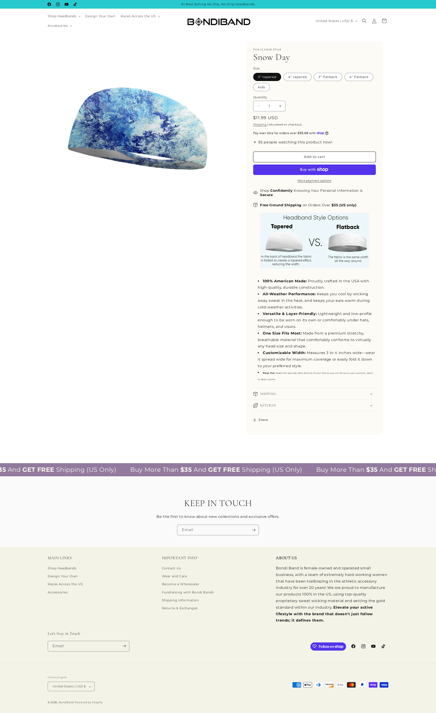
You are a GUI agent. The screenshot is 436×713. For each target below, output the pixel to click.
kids (261, 87)
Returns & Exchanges (180, 608)
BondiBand (66, 702)
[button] (63, 16)
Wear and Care (174, 576)
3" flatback (327, 77)
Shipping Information (180, 600)
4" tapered (297, 77)
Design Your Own (63, 576)
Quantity (260, 97)
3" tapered (267, 77)
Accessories (58, 592)
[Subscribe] (254, 530)
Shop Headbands (62, 568)
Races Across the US (65, 584)
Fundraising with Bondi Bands (188, 592)
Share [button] (263, 420)
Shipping (260, 124)
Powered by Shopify (89, 702)
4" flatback (359, 77)
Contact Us (171, 568)
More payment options (314, 180)
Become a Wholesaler (180, 584)
